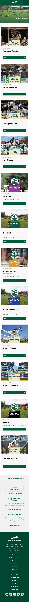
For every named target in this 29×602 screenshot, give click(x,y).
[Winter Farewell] (14, 73)
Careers (14, 569)
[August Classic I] (14, 334)
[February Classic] (14, 36)
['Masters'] (14, 408)
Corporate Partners (14, 563)
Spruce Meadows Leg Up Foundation (14, 557)
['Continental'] (14, 182)
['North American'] (14, 295)
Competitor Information (14, 488)
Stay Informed (14, 586)
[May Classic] (14, 145)
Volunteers (14, 566)
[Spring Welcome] (14, 109)
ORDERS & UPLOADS (15, 493)
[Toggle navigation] (26, 3)
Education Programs (14, 560)
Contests (14, 580)
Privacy (14, 583)
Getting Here (14, 574)
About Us (14, 554)
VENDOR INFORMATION (14, 509)
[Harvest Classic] (14, 444)
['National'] (14, 218)
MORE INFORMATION (14, 526)
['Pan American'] (14, 257)
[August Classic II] (14, 371)
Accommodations (14, 577)
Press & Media (14, 589)
